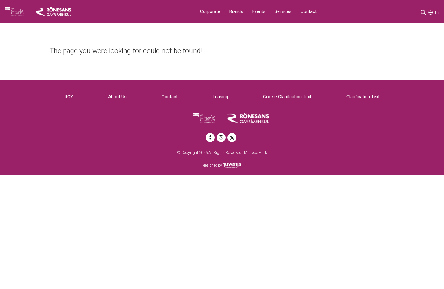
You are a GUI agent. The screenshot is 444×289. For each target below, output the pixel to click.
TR (436, 12)
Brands (236, 11)
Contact (309, 11)
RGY (69, 96)
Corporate (210, 11)
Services (283, 11)
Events (258, 11)
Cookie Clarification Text (287, 96)
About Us (117, 96)
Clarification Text (363, 96)
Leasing (220, 96)
